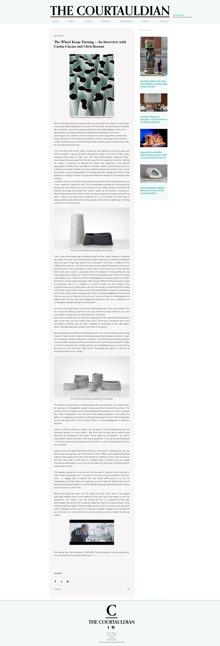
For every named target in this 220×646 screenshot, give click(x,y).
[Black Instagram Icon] (113, 627)
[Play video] (92, 532)
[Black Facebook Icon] (108, 627)
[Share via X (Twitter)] (61, 581)
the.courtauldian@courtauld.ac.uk (111, 642)
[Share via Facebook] (55, 581)
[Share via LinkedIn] (67, 581)
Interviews (58, 573)
